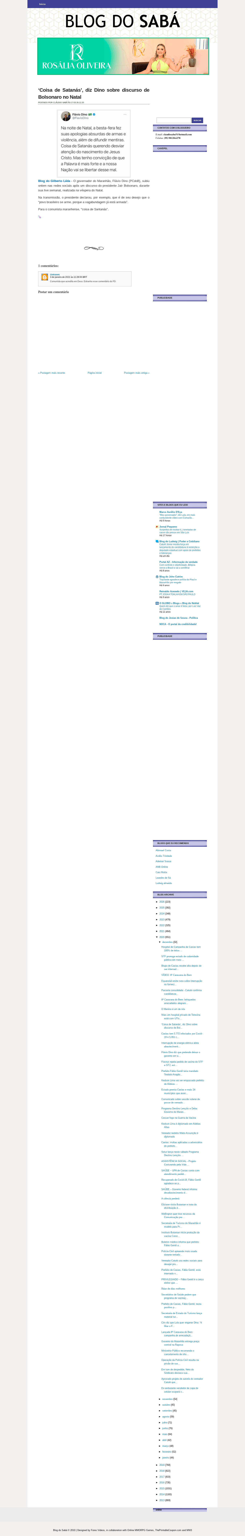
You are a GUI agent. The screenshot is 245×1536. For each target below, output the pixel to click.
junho (165, 1428)
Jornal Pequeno (168, 526)
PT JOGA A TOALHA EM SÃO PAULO (177, 594)
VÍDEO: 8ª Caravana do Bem (176, 975)
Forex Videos (98, 1530)
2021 (162, 931)
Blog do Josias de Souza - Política (178, 618)
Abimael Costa (163, 850)
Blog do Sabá (60, 1530)
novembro (167, 1399)
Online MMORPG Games (140, 1530)
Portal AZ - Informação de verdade (178, 562)
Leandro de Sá (163, 877)
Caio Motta (161, 872)
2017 (162, 1476)
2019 (162, 1465)
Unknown (55, 274)
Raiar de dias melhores (173, 1288)
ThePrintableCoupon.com (168, 1530)
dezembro (167, 942)
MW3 (189, 1530)
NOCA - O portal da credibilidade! (178, 624)
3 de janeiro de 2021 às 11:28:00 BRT (68, 277)
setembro (167, 1410)
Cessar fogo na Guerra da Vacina (178, 1117)
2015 (162, 1488)
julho (165, 1422)
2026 (162, 901)
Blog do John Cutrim (171, 576)
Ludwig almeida (164, 883)
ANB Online (162, 867)
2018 (162, 1471)
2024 (162, 913)
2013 (162, 1500)
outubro (166, 1404)
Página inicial (95, 373)
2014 (162, 1494)
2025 (162, 907)
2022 (162, 925)
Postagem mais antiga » (136, 373)
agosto (166, 1416)
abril (164, 1440)
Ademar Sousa (163, 861)
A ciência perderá (170, 1198)
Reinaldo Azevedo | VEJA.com (176, 591)
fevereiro (167, 1451)
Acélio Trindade (164, 856)
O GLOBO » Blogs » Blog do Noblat (179, 603)
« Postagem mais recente (51, 373)
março (165, 1446)
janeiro (166, 1457)
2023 (162, 919)
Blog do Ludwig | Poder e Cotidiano (179, 541)
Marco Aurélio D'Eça (170, 512)
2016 (162, 1482)
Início (42, 4)
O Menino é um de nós (173, 1009)
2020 (162, 937)
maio (165, 1434)
